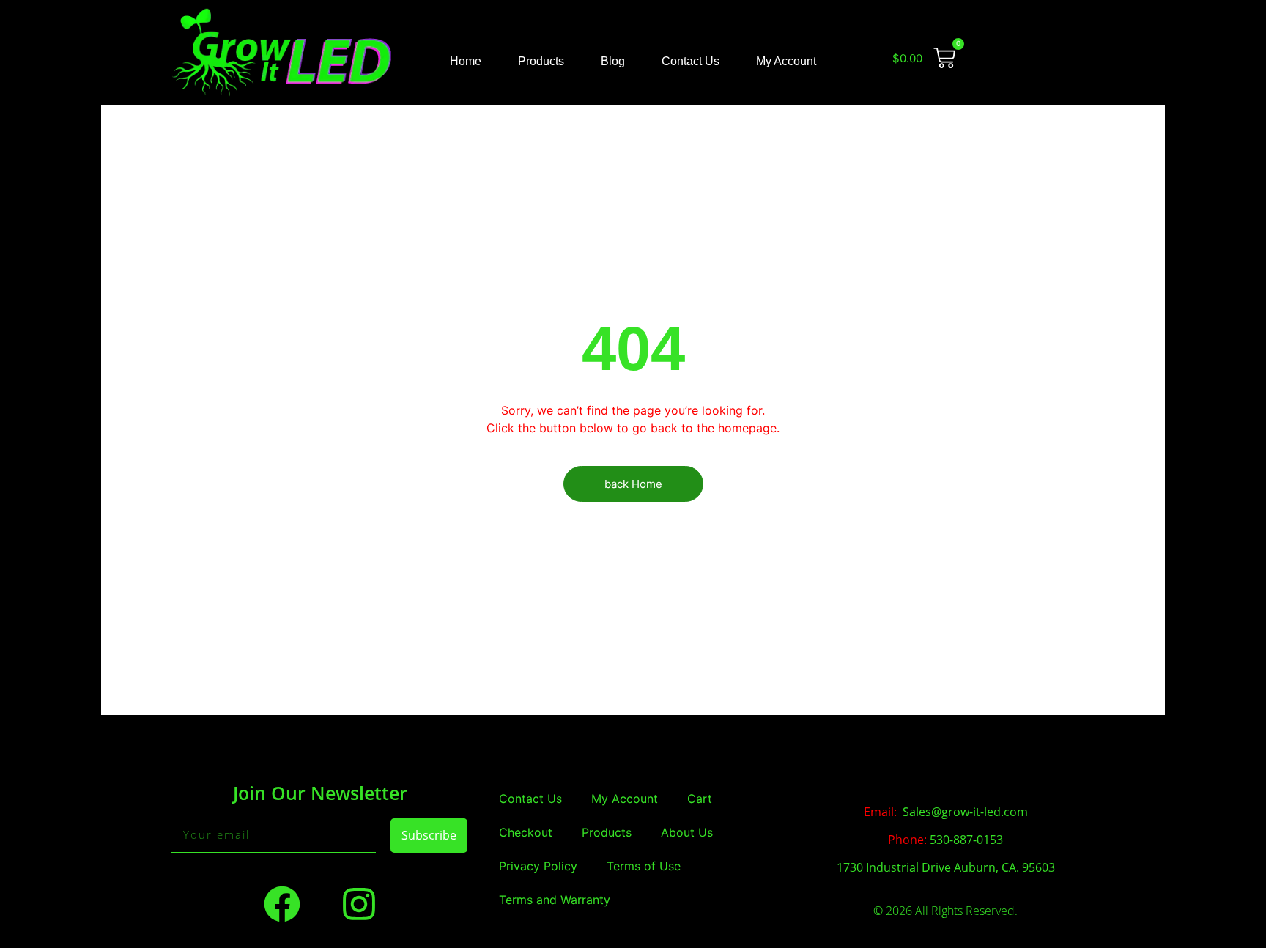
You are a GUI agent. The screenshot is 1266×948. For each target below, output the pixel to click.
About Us (687, 832)
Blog (613, 61)
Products (541, 61)
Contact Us (690, 61)
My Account (786, 61)
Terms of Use (644, 866)
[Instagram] (359, 904)
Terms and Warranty (554, 899)
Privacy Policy (538, 866)
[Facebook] (282, 904)
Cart (699, 798)
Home (465, 61)
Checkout (525, 832)
